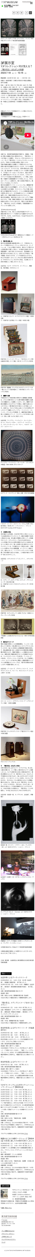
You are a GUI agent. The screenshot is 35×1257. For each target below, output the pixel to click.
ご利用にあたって (6, 1236)
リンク (3, 1242)
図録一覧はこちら (6, 1208)
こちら (19, 116)
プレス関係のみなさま (7, 1231)
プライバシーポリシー (7, 1234)
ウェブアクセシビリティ (8, 1239)
